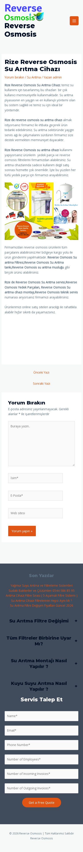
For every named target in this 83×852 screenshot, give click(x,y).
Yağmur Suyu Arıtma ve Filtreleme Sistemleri (42, 585)
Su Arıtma (34, 77)
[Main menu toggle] (74, 20)
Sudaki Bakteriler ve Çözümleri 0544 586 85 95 (42, 590)
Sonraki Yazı (41, 383)
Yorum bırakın (14, 77)
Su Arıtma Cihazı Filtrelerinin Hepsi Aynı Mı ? (41, 600)
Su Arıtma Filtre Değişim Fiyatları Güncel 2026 (41, 605)
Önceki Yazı (41, 372)
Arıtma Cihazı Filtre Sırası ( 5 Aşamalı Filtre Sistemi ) (41, 595)
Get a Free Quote (41, 802)
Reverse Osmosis (20, 29)
